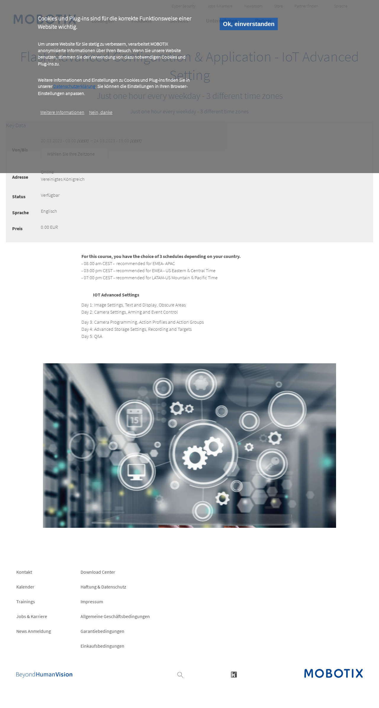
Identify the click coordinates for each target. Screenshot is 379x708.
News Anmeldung (33, 631)
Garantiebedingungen (102, 631)
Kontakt (24, 572)
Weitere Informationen (62, 112)
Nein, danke (101, 112)
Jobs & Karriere (31, 616)
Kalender (25, 587)
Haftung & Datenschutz (103, 587)
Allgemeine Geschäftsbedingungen (115, 616)
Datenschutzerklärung (74, 86)
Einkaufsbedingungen (102, 646)
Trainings (25, 601)
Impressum (92, 601)
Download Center (98, 572)
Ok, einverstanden (248, 24)
